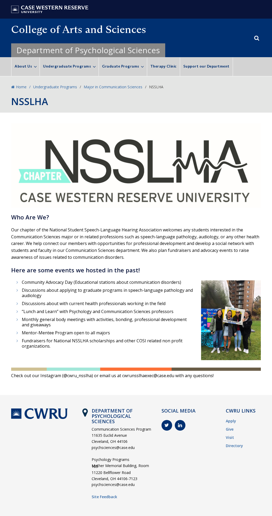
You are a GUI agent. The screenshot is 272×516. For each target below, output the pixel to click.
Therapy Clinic (163, 66)
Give (229, 429)
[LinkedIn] (180, 425)
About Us (23, 66)
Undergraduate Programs (67, 66)
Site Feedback (104, 496)
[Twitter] (167, 425)
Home (21, 86)
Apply (231, 420)
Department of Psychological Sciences (88, 50)
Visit (230, 437)
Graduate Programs (120, 66)
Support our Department (206, 66)
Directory (234, 445)
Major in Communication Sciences (113, 86)
